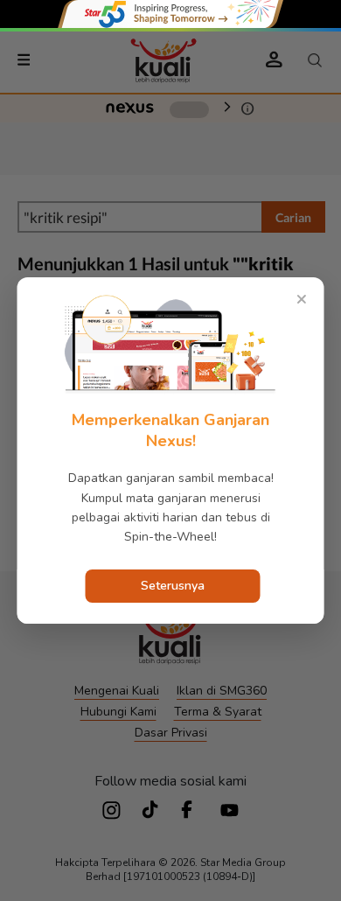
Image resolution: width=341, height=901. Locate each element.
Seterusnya (173, 585)
